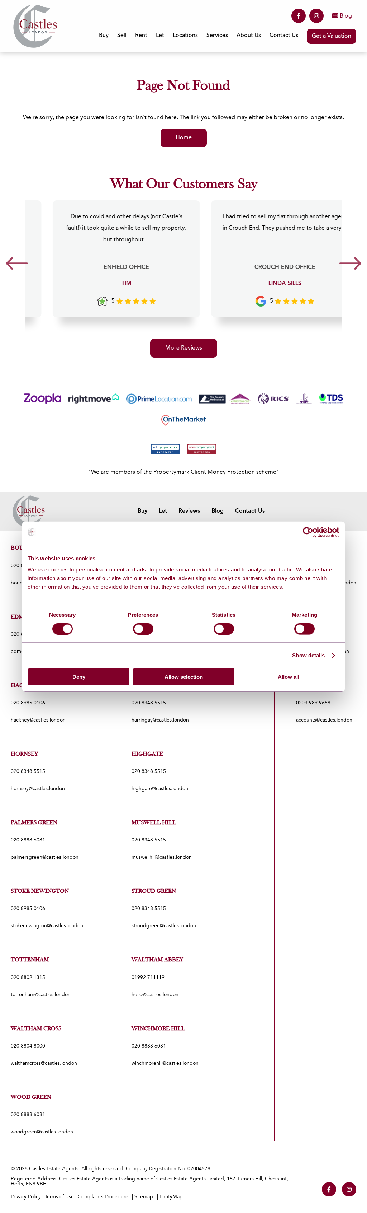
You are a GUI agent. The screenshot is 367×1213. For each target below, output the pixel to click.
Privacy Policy (26, 1196)
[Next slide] (350, 265)
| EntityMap (170, 1196)
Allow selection (184, 677)
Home (184, 138)
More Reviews (183, 348)
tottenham (30, 960)
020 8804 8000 (28, 1046)
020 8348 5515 (149, 702)
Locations (185, 35)
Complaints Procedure (103, 1196)
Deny (78, 677)
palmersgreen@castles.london (44, 857)
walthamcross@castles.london (44, 1063)
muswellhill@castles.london (162, 857)
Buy (142, 511)
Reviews (189, 511)
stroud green (154, 891)
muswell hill (154, 823)
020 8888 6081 (28, 840)
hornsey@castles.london (38, 788)
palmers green (34, 823)
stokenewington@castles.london (47, 925)
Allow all (288, 677)
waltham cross (36, 1029)
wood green (31, 1097)
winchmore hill (158, 1029)
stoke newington (40, 891)
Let (163, 511)
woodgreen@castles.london (42, 1131)
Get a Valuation (331, 36)
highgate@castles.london (160, 788)
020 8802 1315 (28, 977)
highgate (147, 754)
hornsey (24, 754)
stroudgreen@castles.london (164, 925)
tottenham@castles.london (41, 994)
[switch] (143, 628)
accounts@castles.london (324, 720)
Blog (346, 16)
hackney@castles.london (38, 720)
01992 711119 (148, 977)
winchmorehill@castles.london (165, 1063)
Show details (308, 655)
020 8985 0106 (28, 702)
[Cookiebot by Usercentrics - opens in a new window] (308, 532)
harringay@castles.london (160, 720)
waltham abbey (158, 960)
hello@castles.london (155, 994)
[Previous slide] (17, 265)
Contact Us (284, 35)
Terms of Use (59, 1196)
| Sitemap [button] (142, 1196)
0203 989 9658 (313, 702)
